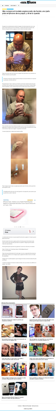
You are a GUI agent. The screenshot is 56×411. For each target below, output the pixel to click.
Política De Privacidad (26, 405)
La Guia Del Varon (28, 2)
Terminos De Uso (35, 405)
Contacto (20, 405)
